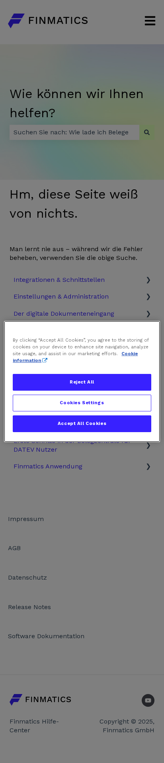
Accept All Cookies (82, 423)
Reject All (82, 382)
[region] (82, 381)
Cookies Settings (82, 402)
